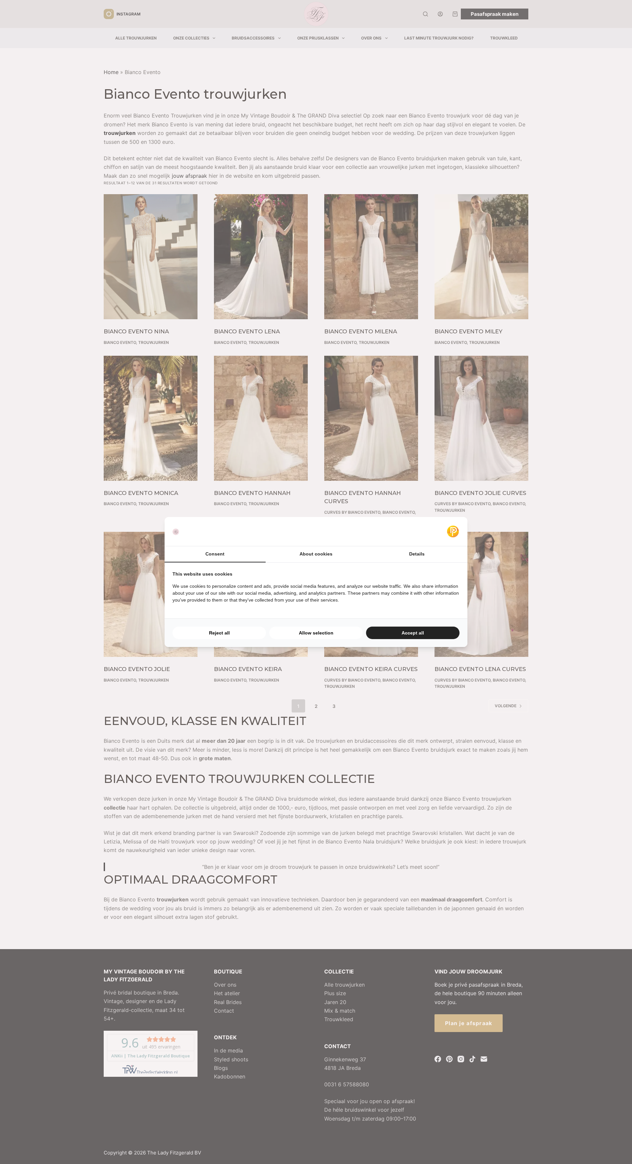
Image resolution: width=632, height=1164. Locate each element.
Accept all (413, 632)
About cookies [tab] (316, 553)
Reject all (219, 632)
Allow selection (316, 632)
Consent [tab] (214, 553)
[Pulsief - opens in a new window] (453, 531)
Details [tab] (417, 553)
